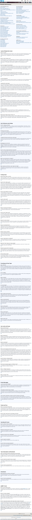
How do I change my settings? (4, 18)
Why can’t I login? (2, 7)
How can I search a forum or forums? (21, 25)
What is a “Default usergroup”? (20, 12)
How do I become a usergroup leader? (21, 10)
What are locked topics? (3, 45)
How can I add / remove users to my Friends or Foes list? (23, 22)
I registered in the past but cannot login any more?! (6, 13)
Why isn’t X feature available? (20, 41)
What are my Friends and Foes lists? (21, 21)
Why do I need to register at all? (4, 8)
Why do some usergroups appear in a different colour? (23, 11)
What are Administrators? (19, 7)
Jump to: (20, 513)
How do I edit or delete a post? (4, 27)
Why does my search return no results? (21, 26)
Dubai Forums (3, 2)
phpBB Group (25, 488)
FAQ (22, 0)
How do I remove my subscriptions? (21, 34)
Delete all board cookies (19, 515)
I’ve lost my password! (3, 11)
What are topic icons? (3, 46)
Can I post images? (2, 42)
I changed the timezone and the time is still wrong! (6, 20)
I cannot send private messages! (20, 16)
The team (14, 515)
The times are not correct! (3, 19)
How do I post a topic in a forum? (4, 26)
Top (1, 56)
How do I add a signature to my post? (5, 28)
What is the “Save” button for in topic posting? (6, 35)
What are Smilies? (2, 41)
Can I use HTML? (2, 40)
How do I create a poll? (3, 29)
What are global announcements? (4, 43)
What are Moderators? (19, 8)
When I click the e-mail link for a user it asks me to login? (7, 23)
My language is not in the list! (4, 21)
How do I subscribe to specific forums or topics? (22, 33)
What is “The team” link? (19, 13)
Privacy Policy (19, 517)
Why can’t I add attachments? (4, 32)
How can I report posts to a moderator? (5, 34)
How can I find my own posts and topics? (21, 28)
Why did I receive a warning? (4, 33)
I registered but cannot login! (4, 12)
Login (25, 0)
